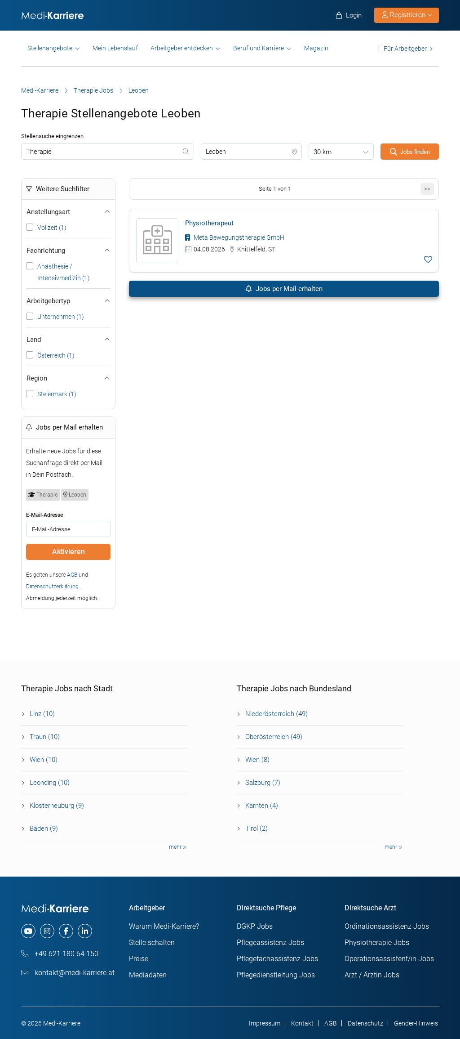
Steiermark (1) (56, 394)
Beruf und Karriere (258, 48)
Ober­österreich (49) (273, 737)
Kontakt (302, 1023)
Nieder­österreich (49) (276, 714)
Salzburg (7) (262, 783)
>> (427, 188)
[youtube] (28, 931)
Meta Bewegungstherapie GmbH (238, 237)
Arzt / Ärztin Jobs (372, 975)
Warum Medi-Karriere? (164, 926)
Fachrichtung (46, 250)
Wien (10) (44, 760)
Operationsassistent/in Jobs (389, 958)
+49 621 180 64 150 (65, 953)
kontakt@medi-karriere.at (74, 972)
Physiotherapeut (209, 223)
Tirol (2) (256, 828)
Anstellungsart (48, 212)
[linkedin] (85, 931)
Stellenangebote (49, 48)
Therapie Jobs (93, 90)
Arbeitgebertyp (48, 301)
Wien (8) (257, 760)
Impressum (264, 1023)
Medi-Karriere (39, 90)
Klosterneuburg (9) (57, 806)
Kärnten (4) (261, 806)
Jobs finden (415, 151)
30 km (323, 152)
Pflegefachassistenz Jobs (277, 958)
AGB (72, 575)
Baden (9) (44, 828)
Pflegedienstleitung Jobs (276, 975)
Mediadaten (148, 975)
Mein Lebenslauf (115, 48)
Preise (138, 958)
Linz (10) (42, 714)
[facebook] (66, 931)
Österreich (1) (56, 355)
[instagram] (47, 931)
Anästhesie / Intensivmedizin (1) (63, 272)
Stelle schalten (152, 942)
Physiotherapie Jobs (377, 942)
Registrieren (407, 15)
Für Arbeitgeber (405, 48)
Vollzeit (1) (51, 227)
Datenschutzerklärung (52, 586)
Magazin (316, 48)
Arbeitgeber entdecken (181, 48)
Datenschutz (365, 1023)
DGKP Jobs (255, 926)
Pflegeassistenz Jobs (270, 942)
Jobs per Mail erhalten (288, 289)
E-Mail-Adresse (44, 515)
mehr (176, 847)
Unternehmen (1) (60, 316)
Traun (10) (45, 737)
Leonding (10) (50, 783)
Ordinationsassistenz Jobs (387, 926)
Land (34, 340)
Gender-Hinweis (416, 1023)
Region (37, 378)
